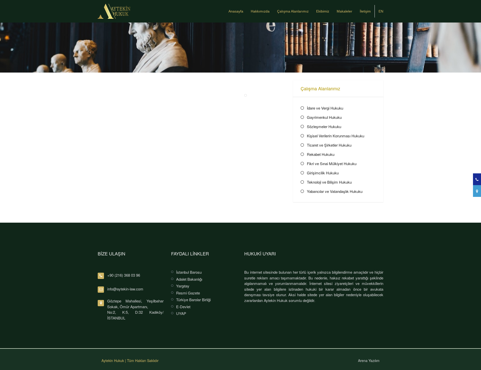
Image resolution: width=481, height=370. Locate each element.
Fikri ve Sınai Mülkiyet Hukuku (331, 163)
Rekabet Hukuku (320, 154)
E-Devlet (183, 306)
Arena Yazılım (369, 360)
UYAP (181, 313)
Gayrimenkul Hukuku (324, 117)
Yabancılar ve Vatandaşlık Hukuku (335, 191)
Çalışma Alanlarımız (293, 11)
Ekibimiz (322, 11)
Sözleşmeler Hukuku (324, 126)
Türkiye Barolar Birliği (193, 299)
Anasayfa (235, 11)
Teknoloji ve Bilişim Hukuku (329, 182)
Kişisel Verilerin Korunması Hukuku (335, 135)
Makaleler (344, 11)
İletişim (365, 11)
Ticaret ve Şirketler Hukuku (329, 145)
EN (381, 11)
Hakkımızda (260, 11)
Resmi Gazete (188, 292)
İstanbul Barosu (189, 272)
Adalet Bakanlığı (189, 279)
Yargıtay (182, 285)
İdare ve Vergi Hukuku (325, 108)
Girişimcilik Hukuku (323, 172)
